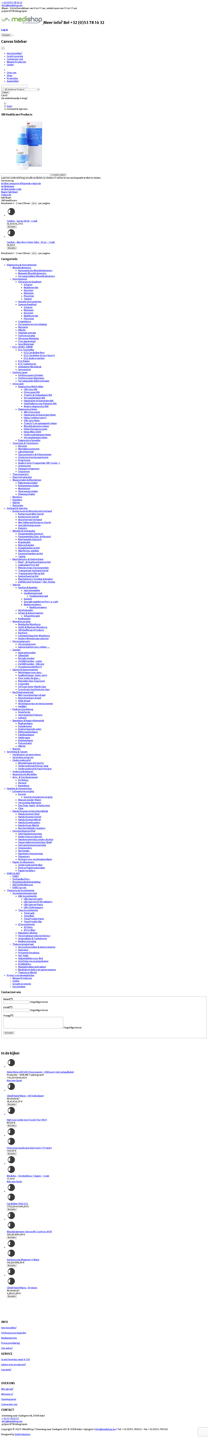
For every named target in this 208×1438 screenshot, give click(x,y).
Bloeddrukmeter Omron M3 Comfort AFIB (29, 1231)
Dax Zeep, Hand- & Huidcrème (34, 805)
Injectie (16, 584)
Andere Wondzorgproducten (33, 638)
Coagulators (24, 321)
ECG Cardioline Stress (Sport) (39, 355)
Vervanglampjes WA (34, 397)
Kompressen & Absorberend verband (32, 511)
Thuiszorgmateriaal (23, 944)
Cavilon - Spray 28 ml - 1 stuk (22, 221)
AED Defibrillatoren (22, 884)
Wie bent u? (7, 1394)
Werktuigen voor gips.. (30, 672)
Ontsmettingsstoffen (23, 831)
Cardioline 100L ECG (17, 1203)
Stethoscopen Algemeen (31, 378)
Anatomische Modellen (24, 774)
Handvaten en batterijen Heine (40, 414)
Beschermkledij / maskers (31, 828)
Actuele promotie (21, 983)
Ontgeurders (25, 848)
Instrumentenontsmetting (32, 845)
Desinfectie (24, 712)
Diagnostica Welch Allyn (30, 386)
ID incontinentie (26, 924)
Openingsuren (8, 1399)
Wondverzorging (21, 621)
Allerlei (21, 330)
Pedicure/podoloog (22, 709)
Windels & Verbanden (23, 530)
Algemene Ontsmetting (30, 853)
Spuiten (28, 598)
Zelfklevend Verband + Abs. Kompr (36, 581)
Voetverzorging (26, 335)
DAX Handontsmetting (30, 833)
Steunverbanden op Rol (30, 553)
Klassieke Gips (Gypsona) (31, 681)
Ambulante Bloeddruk (29, 366)
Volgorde (6, 194)
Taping (21, 556)
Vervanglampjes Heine (35, 437)
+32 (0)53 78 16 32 (12, 2)
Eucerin (22, 794)
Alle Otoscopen (32, 412)
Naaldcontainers (32, 604)
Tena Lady (29, 913)
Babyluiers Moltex (27, 932)
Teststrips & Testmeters (25, 443)
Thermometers (20, 474)
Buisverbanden (26, 545)
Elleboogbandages (28, 731)
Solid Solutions (22, 1434)
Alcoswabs (24, 850)
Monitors (17, 497)
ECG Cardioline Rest (34, 352)
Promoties (12, 78)
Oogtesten (24, 471)
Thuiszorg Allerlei (27, 972)
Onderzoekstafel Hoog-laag (33, 765)
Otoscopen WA (32, 392)
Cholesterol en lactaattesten (33, 457)
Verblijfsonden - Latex (30, 661)
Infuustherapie (32, 615)
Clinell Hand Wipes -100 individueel (25, 1095)
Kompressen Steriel (28, 516)
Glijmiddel (23, 655)
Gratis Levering (15, 56)
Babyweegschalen (27, 482)
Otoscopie (18, 383)
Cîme (20, 808)
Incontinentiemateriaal (24, 893)
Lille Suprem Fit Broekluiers (38, 901)
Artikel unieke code (11, 189)
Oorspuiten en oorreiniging (32, 324)
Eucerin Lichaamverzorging (38, 797)
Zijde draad (24, 700)
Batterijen (17, 505)
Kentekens (23, 785)
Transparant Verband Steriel (33, 570)
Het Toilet (23, 955)
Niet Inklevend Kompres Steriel (34, 522)
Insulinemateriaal (33, 593)
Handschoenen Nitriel (29, 819)
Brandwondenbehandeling (26, 881)
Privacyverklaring (10, 1343)
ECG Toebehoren (27, 363)
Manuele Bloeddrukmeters (32, 273)
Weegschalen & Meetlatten (26, 480)
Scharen (28, 284)
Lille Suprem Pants (33, 904)
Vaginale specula (27, 332)
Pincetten (29, 296)
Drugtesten (24, 460)
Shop (9, 75)
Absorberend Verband (30, 519)
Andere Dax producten (30, 836)
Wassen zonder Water (29, 799)
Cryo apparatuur (27, 341)
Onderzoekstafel (21, 760)
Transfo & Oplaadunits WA (38, 395)
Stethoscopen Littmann (30, 375)
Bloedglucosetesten (28, 448)
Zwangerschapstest (28, 468)
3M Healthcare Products (31, 630)
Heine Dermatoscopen (35, 429)
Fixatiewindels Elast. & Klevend (34, 536)
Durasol (22, 782)
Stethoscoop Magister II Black (23, 1259)
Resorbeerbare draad (29, 697)
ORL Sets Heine (32, 420)
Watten (16, 748)
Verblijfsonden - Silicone (31, 664)
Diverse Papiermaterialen (31, 867)
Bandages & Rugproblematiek (28, 720)
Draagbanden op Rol (29, 547)
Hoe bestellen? (14, 53)
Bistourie (23, 327)
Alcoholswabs (25, 610)
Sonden (16, 649)
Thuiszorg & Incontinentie (20, 890)
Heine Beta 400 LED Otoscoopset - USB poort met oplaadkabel (40, 1072)
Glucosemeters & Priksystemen (34, 454)
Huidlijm (22, 706)
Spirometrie (24, 369)
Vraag (8, 1015)
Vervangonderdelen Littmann (33, 380)
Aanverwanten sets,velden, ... (34, 647)
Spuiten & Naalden (27, 587)
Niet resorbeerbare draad (31, 695)
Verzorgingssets (21, 641)
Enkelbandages (26, 734)
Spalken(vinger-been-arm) (32, 675)
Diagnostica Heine (27, 409)
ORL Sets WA (30, 389)
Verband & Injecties (17, 508)
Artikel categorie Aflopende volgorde (21, 183)
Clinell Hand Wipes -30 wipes (22, 1287)
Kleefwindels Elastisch (30, 539)
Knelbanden (24, 618)
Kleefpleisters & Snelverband (27, 559)
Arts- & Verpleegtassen (25, 777)
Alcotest (22, 446)
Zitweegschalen (26, 494)
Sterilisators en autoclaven (26, 754)
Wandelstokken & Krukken (32, 966)
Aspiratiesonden (27, 652)
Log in (4, 29)
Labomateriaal (26, 451)
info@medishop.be (12, 5)
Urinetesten (24, 465)
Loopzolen (23, 683)
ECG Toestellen (26, 349)
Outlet (10, 64)
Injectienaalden (32, 590)
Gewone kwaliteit (27, 304)
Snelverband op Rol (28, 576)
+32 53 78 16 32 (10, 1418)
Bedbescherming (27, 941)
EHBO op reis (19, 887)
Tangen (28, 298)
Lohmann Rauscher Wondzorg (34, 635)
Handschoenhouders (29, 822)
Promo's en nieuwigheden (20, 975)
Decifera (22, 632)
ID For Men (29, 930)
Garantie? (6, 1369)
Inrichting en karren (22, 757)
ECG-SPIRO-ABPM (22, 346)
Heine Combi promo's (35, 417)
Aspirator (23, 949)
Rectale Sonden (26, 658)
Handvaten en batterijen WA (38, 400)
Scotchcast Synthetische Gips (34, 689)
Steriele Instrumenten (29, 301)
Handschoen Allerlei (28, 825)
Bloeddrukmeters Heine (36, 426)
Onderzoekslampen (22, 771)
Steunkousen (25, 726)
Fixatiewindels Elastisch (30, 533)
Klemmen (29, 293)
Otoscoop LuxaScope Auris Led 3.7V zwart (29, 1147)
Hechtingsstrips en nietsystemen (35, 703)
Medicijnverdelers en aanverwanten (37, 969)
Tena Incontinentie (28, 910)
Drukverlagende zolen (29, 729)
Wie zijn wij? (7, 1389)
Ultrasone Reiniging (28, 338)
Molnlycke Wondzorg (29, 624)
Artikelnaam (7, 186)
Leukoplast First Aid (28, 564)
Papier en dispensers (23, 862)
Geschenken (18, 986)
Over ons (11, 72)
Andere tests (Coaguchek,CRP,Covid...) (39, 463)
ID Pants (28, 927)
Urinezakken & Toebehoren (32, 938)
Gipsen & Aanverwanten (25, 669)
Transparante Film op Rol (31, 573)
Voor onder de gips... (29, 678)
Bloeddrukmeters (21, 267)
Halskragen (24, 737)
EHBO (15, 876)
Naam (8, 999)
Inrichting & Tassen (17, 751)
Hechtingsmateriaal (22, 692)
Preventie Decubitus (28, 952)
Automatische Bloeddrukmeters (35, 270)
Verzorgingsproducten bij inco (34, 935)
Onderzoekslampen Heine (37, 434)
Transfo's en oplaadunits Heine (40, 423)
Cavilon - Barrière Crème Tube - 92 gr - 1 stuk (31, 242)
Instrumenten (19, 279)
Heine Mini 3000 (32, 431)
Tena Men (29, 915)
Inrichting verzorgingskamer (33, 961)
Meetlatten (24, 488)
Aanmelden (13, 81)
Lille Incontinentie (27, 896)
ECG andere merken (34, 358)
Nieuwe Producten (16, 61)
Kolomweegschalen (28, 485)
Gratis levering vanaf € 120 (15, 1359)
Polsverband (25, 743)
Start (9, 106)
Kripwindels (24, 542)
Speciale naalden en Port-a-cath (41, 601)
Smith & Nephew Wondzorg (32, 627)
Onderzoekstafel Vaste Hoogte (35, 768)
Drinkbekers (24, 964)
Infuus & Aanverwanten (30, 613)
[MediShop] (22, 22)
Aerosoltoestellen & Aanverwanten (36, 947)
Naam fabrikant (9, 192)
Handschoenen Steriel (29, 816)
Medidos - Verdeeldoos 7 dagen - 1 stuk (28, 1175)
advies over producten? (13, 1364)
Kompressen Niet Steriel (31, 513)
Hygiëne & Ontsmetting (19, 788)
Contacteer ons (15, 59)
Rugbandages (25, 723)
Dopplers (17, 499)
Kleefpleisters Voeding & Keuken (35, 579)
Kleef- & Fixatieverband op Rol (34, 562)
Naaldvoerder (31, 287)
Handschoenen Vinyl (28, 814)
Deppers (22, 528)
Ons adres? (7, 1348)
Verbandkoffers (21, 879)
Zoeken (5, 92)
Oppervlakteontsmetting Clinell (35, 842)
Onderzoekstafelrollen (30, 865)
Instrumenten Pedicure (30, 714)
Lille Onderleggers (33, 907)
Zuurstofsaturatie (22, 477)
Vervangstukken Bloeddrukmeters (36, 276)
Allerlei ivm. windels (28, 550)
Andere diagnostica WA (36, 406)
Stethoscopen (19, 372)
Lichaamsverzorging (23, 791)
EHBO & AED (13, 873)
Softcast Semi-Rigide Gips (32, 686)
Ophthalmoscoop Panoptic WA (40, 403)
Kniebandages (25, 740)
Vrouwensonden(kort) (30, 666)
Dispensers (24, 856)
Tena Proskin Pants (34, 918)
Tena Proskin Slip (33, 921)
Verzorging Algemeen (29, 802)
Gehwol (22, 717)
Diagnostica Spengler (29, 440)
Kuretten (28, 290)
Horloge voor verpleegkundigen (35, 859)
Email (7, 1007)
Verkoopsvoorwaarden (13, 1332)
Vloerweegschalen (28, 491)
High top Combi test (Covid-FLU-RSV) (27, 1119)
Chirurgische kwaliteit (29, 281)
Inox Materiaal (26, 344)
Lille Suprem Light (33, 898)
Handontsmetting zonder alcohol (35, 839)
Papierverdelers (26, 870)
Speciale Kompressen (29, 525)
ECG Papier (24, 361)
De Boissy (23, 780)
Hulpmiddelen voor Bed (30, 958)
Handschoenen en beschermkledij (30, 811)
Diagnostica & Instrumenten (22, 264)
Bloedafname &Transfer (31, 763)
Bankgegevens (9, 1338)
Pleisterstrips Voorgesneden (33, 567)
